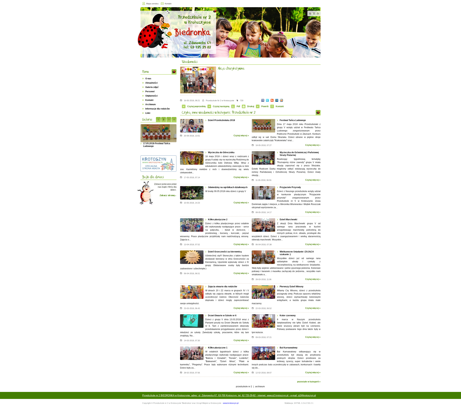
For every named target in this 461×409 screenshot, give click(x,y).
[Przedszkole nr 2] (229, 32)
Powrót (264, 106)
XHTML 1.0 (299, 403)
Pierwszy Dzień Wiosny (291, 286)
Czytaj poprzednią (196, 106)
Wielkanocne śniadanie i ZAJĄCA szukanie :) (297, 253)
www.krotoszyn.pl (230, 403)
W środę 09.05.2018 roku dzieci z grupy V (225, 191)
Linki (147, 113)
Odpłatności (151, 96)
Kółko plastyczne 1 (217, 347)
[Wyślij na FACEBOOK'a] (262, 100)
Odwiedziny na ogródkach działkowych (227, 187)
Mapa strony (314, 13)
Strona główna (310, 13)
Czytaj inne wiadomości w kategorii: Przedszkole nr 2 (218, 112)
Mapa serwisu (152, 4)
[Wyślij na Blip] (272, 100)
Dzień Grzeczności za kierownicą (225, 251)
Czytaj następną (221, 106)
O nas (148, 78)
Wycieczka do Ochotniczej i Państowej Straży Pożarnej (299, 153)
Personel (150, 91)
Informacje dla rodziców (157, 109)
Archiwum (150, 104)
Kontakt (168, 4)
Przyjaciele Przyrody (290, 187)
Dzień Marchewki (288, 219)
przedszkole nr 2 (244, 386)
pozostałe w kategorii (308, 381)
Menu (145, 72)
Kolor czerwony (288, 315)
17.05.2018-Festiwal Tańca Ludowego (156, 144)
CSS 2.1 (309, 403)
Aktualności (151, 83)
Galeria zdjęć (152, 87)
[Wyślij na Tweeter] (267, 100)
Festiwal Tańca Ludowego (293, 120)
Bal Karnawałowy (288, 347)
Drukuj (250, 106)
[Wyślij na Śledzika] (276, 100)
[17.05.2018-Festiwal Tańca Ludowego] (158, 133)
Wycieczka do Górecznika (221, 152)
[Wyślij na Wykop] (281, 100)
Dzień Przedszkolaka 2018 (221, 120)
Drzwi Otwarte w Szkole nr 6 (222, 315)
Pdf (238, 106)
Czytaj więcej (240, 135)
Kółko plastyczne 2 (217, 219)
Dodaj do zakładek (318, 13)
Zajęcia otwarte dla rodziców (222, 286)
